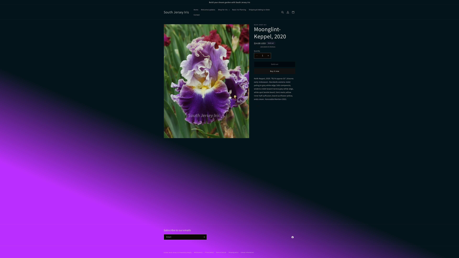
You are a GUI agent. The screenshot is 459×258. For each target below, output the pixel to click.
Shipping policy (233, 252)
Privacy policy (209, 252)
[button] (224, 9)
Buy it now (274, 71)
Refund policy (198, 252)
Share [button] (259, 106)
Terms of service (221, 252)
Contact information (247, 252)
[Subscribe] (204, 237)
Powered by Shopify (185, 252)
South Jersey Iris (174, 252)
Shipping (257, 47)
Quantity (257, 51)
